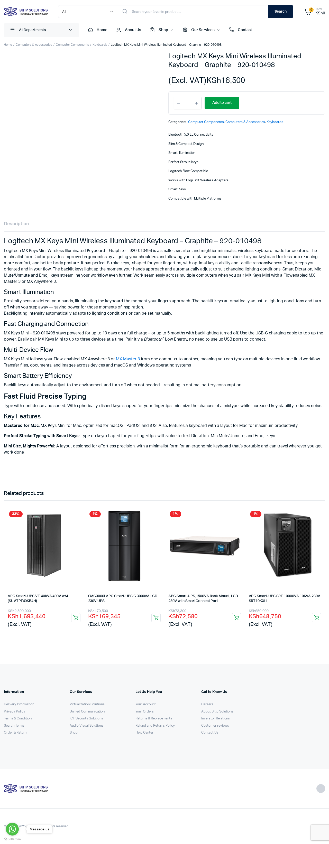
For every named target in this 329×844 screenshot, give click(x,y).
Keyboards (100, 44)
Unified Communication (87, 711)
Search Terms (14, 725)
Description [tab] (16, 224)
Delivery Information (19, 704)
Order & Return (15, 732)
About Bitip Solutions (217, 711)
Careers (207, 704)
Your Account (145, 704)
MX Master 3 (128, 359)
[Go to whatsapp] (12, 829)
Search (281, 11)
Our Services (203, 30)
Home (102, 30)
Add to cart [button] (75, 617)
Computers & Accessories (34, 44)
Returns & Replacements (153, 718)
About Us (133, 30)
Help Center (144, 732)
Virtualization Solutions (87, 704)
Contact (245, 30)
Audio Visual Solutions (87, 725)
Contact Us (209, 732)
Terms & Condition (18, 718)
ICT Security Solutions (86, 718)
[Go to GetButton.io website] (12, 838)
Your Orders (144, 711)
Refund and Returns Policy (155, 725)
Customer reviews (215, 725)
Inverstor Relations (215, 718)
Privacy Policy (14, 711)
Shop (163, 30)
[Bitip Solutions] (26, 11)
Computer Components (72, 44)
